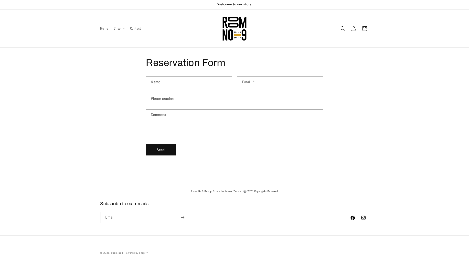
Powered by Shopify (136, 252)
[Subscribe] (182, 217)
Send (161, 149)
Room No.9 (117, 252)
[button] (119, 28)
